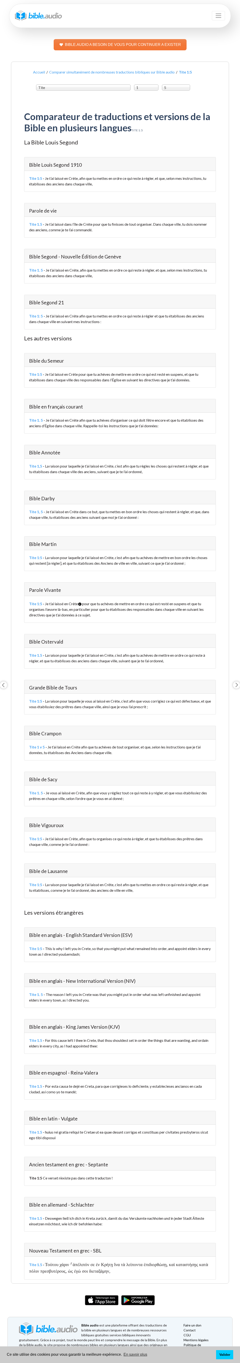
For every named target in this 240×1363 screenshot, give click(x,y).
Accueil (39, 72)
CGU (187, 1335)
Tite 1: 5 (36, 316)
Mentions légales (196, 1340)
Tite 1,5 (35, 466)
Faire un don (192, 1325)
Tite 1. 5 (36, 270)
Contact (190, 1330)
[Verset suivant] (236, 685)
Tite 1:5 (35, 178)
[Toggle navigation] (218, 15)
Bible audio (90, 1325)
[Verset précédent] (3, 685)
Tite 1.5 (35, 224)
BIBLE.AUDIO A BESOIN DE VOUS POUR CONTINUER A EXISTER (123, 45)
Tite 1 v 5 (37, 747)
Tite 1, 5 (36, 511)
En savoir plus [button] (135, 1354)
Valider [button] (224, 1354)
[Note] (78, 602)
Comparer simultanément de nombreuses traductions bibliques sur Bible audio (112, 72)
